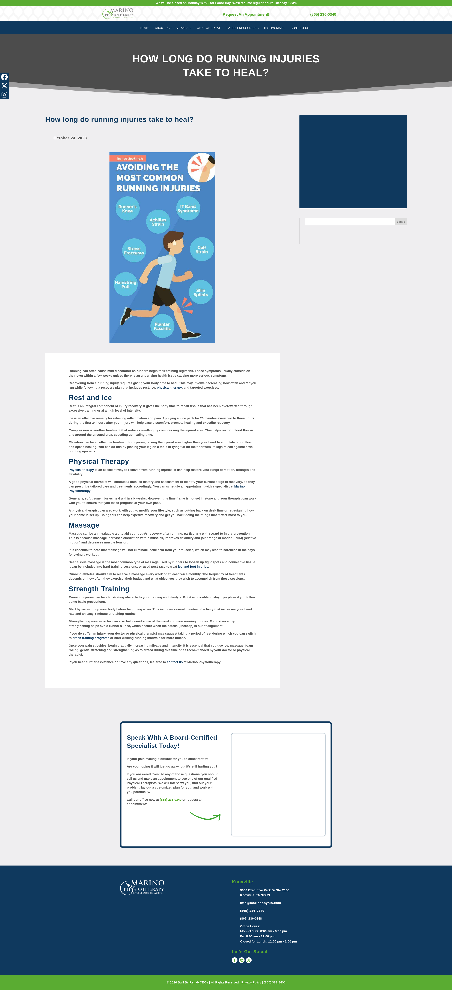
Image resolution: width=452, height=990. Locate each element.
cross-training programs (91, 638)
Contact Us (300, 28)
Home (144, 28)
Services (183, 28)
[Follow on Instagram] (242, 960)
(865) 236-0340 (171, 799)
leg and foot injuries (193, 566)
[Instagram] (4, 94)
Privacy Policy (251, 982)
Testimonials (274, 28)
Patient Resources (242, 28)
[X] (4, 85)
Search (401, 221)
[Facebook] (4, 77)
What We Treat (208, 28)
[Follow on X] (249, 960)
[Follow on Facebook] (234, 960)
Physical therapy (81, 470)
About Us (162, 28)
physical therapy (169, 387)
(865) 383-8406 (275, 982)
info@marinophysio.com (260, 903)
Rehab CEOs (198, 982)
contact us (175, 662)
